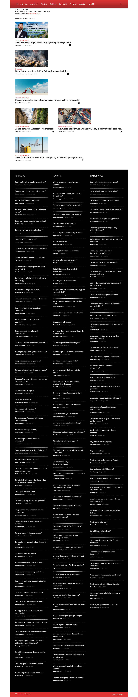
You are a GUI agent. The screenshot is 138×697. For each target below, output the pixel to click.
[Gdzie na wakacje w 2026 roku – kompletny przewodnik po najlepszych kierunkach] (49, 145)
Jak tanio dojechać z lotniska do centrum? (68, 556)
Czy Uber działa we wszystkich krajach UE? (31, 343)
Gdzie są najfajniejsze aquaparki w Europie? (69, 432)
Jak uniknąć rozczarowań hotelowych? (67, 496)
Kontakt (91, 4)
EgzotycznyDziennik (95, 309)
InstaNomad (18, 535)
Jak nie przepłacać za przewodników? (104, 295)
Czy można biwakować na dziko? (65, 260)
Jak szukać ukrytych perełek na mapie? (29, 563)
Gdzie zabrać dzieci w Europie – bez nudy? (31, 299)
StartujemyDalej (19, 625)
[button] (120, 4)
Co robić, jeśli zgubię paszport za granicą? (68, 678)
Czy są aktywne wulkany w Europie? (66, 574)
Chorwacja (18, 69)
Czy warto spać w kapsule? (25, 391)
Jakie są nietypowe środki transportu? (67, 405)
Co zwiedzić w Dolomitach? (25, 409)
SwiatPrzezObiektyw (58, 336)
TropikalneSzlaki (19, 634)
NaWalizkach (56, 425)
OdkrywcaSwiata (19, 203)
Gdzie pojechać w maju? (99, 522)
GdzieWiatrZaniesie (20, 214)
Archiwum (34, 4)
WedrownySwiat (19, 233)
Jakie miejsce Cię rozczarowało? (64, 281)
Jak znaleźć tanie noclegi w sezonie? (66, 595)
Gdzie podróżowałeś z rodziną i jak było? (105, 575)
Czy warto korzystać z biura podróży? (67, 423)
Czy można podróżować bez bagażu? (66, 343)
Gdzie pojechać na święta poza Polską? (29, 572)
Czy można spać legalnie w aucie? (65, 414)
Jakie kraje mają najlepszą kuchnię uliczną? (68, 645)
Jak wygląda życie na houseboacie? (66, 251)
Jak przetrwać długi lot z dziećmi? (27, 290)
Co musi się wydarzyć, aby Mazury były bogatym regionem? (43, 42)
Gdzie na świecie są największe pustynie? (30, 182)
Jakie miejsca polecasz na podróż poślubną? (31, 622)
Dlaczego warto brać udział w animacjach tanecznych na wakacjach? (47, 100)
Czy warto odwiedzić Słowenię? (102, 469)
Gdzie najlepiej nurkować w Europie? (29, 664)
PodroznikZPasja (57, 244)
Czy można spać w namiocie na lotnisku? (105, 478)
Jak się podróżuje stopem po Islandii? (104, 262)
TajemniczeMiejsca (58, 217)
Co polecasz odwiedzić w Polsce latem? (67, 526)
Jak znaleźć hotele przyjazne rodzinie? (104, 200)
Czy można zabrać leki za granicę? (102, 377)
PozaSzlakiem (19, 666)
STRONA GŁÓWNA (34, 13)
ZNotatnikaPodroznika (21, 336)
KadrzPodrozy (19, 292)
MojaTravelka (19, 301)
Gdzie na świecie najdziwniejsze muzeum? (31, 631)
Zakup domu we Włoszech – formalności (34, 129)
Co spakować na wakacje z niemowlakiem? (31, 248)
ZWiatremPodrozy (20, 194)
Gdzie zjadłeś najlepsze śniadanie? (65, 441)
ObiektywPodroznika (21, 74)
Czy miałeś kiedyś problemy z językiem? (30, 257)
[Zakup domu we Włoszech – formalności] (34, 116)
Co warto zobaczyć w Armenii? (64, 223)
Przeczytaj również (117, 694)
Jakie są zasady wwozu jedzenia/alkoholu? (31, 352)
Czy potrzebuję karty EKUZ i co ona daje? (68, 565)
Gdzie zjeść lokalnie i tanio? (25, 492)
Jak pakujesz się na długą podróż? (27, 200)
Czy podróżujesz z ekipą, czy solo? (28, 361)
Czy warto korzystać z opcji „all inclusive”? (30, 191)
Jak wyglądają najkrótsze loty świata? (104, 191)
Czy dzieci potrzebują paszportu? (65, 361)
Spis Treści (63, 4)
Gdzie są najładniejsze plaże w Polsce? (67, 505)
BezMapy (17, 646)
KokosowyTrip (19, 373)
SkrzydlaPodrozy (57, 226)
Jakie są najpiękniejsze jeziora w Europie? (105, 398)
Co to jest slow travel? (23, 400)
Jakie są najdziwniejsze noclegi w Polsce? (68, 232)
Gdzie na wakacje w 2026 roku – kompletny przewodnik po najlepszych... (49, 158)
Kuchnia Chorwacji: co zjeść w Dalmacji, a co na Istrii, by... (42, 71)
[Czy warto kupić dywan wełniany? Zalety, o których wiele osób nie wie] (90, 116)
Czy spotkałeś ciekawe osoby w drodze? (68, 313)
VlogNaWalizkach (20, 313)
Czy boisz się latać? (97, 451)
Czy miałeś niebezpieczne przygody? (104, 182)
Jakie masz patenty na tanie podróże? (29, 673)
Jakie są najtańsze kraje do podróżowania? (31, 370)
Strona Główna (21, 4)
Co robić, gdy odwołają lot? (100, 531)
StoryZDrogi (18, 485)
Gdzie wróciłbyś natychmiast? (26, 239)
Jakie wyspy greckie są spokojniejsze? (104, 347)
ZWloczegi (93, 233)
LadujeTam (18, 503)
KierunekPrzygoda (20, 494)
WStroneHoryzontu (95, 444)
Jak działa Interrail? (60, 242)
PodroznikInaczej (20, 251)
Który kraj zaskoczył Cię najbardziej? (103, 315)
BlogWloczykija (19, 224)
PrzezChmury (18, 260)
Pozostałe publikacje (22, 40)
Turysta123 (18, 45)
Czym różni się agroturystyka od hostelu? (30, 221)
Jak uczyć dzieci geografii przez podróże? (105, 357)
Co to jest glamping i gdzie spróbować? (29, 592)
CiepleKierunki (57, 568)
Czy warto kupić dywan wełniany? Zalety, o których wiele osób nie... (90, 129)
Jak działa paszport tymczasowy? (65, 625)
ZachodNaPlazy (94, 607)
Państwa (44, 4)
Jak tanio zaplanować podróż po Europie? (68, 352)
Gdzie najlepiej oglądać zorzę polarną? (104, 218)
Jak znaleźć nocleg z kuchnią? (26, 429)
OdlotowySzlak (57, 375)
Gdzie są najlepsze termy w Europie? (104, 605)
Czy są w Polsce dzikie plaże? (101, 442)
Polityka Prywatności (77, 4)
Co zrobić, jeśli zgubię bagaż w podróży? (30, 501)
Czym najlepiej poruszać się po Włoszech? (31, 450)
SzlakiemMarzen (19, 423)
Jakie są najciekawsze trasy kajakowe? (29, 230)
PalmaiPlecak (19, 185)
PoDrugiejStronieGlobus (96, 515)
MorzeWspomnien (20, 345)
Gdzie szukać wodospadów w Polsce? (104, 460)
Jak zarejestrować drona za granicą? (28, 533)
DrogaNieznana (19, 354)
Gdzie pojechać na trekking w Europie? (105, 584)
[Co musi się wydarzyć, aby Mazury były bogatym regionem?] (43, 30)
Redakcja (53, 4)
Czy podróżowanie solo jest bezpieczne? (68, 547)
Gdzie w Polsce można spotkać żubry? (29, 602)
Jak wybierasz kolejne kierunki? (27, 459)
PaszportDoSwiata (20, 526)
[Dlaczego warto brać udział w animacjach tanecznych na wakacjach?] (47, 87)
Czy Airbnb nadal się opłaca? (25, 554)
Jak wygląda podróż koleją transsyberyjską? (106, 209)
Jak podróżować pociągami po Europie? (67, 616)
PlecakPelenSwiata (20, 283)
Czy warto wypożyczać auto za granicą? (67, 205)
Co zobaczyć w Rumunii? (62, 322)
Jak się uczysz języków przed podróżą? (67, 214)
